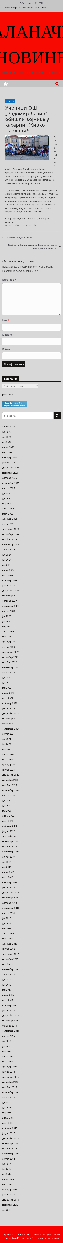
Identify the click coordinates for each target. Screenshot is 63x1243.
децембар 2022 (10, 651)
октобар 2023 (9, 600)
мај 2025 (6, 503)
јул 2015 (6, 1102)
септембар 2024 (10, 544)
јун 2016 (6, 1046)
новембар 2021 (10, 718)
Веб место (8, 349)
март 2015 (7, 1122)
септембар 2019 (10, 851)
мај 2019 (6, 866)
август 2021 (8, 733)
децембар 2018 (10, 892)
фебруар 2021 (9, 764)
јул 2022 (6, 677)
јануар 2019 (8, 887)
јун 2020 (6, 805)
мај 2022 (6, 687)
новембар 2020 (10, 779)
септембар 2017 (10, 969)
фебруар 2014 (9, 1189)
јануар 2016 (8, 1071)
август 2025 (8, 488)
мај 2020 (6, 810)
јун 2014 (6, 1168)
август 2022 (8, 672)
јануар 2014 (8, 1194)
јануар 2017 (8, 1010)
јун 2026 (6, 436)
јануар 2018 (8, 948)
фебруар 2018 (9, 943)
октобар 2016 (9, 1025)
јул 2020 (6, 800)
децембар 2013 (10, 1199)
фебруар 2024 (9, 580)
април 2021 (8, 754)
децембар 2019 (10, 836)
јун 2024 (6, 559)
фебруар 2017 (9, 1005)
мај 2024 (6, 564)
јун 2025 (6, 498)
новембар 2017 (10, 959)
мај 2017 (6, 989)
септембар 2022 (10, 667)
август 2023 (8, 610)
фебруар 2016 (9, 1066)
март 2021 (7, 759)
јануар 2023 (8, 646)
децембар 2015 (10, 1076)
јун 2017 (6, 984)
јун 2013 (6, 1209)
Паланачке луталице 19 (19, 237)
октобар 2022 (9, 662)
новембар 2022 (10, 657)
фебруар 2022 (9, 703)
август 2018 (8, 913)
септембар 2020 (10, 790)
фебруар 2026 (9, 457)
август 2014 (8, 1158)
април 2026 (8, 447)
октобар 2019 (9, 846)
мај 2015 (6, 1112)
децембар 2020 (10, 774)
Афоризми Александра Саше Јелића (28, 7)
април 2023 (8, 631)
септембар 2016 (10, 1030)
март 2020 (7, 820)
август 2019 (8, 856)
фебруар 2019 (9, 882)
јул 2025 (6, 493)
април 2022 (8, 692)
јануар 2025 (8, 523)
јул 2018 (6, 918)
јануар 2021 (8, 769)
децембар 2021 (10, 713)
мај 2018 (6, 928)
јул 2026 (6, 431)
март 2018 (7, 938)
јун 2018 (6, 923)
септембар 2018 (10, 907)
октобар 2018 (9, 902)
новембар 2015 (10, 1081)
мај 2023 (6, 626)
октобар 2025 (9, 477)
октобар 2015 (9, 1087)
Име (5, 320)
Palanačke (32, 225)
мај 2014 (6, 1174)
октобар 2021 (9, 723)
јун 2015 (6, 1107)
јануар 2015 (8, 1133)
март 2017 (7, 999)
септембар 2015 (10, 1092)
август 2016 (8, 1035)
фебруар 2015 (9, 1128)
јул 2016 (6, 1040)
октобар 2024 (9, 539)
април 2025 (8, 508)
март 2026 (7, 452)
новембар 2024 (10, 534)
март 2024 (7, 575)
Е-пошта (8, 334)
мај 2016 (6, 1051)
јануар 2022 (8, 708)
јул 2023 (6, 616)
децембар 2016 (10, 1015)
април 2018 (8, 933)
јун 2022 (6, 682)
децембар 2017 (10, 953)
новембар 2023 (10, 595)
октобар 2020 (9, 784)
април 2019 (8, 872)
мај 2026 (6, 442)
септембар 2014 (10, 1153)
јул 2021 (6, 738)
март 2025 (7, 513)
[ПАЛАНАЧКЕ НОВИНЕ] (5, 83)
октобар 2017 (9, 964)
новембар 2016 (10, 1020)
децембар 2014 (10, 1138)
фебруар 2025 (9, 518)
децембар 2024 (10, 528)
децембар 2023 (10, 590)
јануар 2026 (8, 462)
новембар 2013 (10, 1204)
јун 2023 (6, 621)
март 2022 (7, 698)
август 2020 (8, 795)
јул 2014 (6, 1163)
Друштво (10, 101)
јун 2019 (6, 861)
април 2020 (8, 815)
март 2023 (7, 636)
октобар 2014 (9, 1148)
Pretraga (57, 415)
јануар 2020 (8, 831)
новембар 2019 (10, 841)
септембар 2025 (10, 483)
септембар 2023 (10, 605)
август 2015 (8, 1097)
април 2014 (8, 1179)
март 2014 (7, 1184)
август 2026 (8, 426)
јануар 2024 (8, 585)
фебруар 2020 (9, 825)
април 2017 (8, 994)
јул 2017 (6, 979)
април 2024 (8, 569)
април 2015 (8, 1117)
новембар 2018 (10, 897)
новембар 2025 (10, 472)
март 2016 (7, 1061)
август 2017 (8, 974)
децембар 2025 (10, 467)
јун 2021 (6, 744)
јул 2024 (6, 554)
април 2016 (8, 1056)
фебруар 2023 (9, 641)
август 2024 (8, 549)
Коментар (9, 279)
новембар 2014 (10, 1143)
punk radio (7, 394)
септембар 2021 (10, 728)
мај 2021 (6, 749)
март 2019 (7, 877)
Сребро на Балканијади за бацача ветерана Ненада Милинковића (32, 246)
